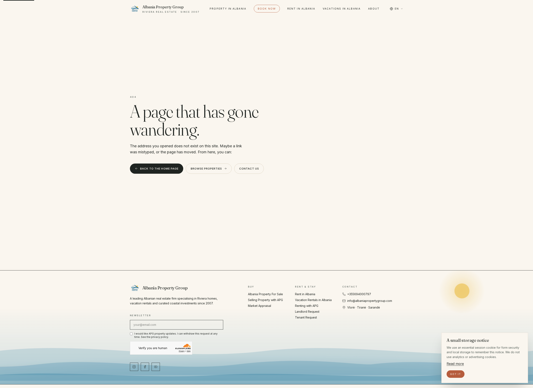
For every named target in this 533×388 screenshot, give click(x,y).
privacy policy (159, 336)
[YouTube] (156, 367)
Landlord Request (307, 311)
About (374, 8)
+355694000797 (359, 294)
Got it (455, 374)
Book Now (267, 8)
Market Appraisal (259, 305)
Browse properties (206, 168)
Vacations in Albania (342, 8)
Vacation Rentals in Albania (313, 300)
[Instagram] (134, 367)
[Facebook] (145, 367)
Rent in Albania (301, 8)
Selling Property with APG (265, 300)
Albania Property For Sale (265, 294)
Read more (455, 364)
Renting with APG (306, 305)
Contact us (249, 168)
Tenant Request (306, 317)
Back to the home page (159, 168)
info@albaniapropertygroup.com (369, 300)
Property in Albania (228, 8)
